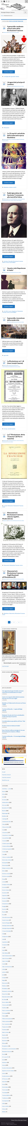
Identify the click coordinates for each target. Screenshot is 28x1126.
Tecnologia (4, 1092)
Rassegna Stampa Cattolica (8, 12)
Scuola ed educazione (7, 1068)
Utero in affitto (5, 1106)
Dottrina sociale (5, 876)
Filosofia (4, 912)
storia (7, 262)
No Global (4, 999)
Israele (3, 964)
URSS (3, 1103)
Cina (3, 829)
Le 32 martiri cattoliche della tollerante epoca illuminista (16, 135)
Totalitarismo (5, 1098)
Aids (3, 797)
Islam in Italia (5, 961)
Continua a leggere (8, 71)
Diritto (3, 870)
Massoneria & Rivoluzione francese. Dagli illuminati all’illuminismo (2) (12, 574)
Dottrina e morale (6, 873)
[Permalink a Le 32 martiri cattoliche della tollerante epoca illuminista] (14, 156)
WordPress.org (5, 780)
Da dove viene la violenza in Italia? (11, 725)
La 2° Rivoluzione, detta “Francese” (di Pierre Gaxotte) (16, 437)
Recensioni (4, 1037)
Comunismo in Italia (6, 835)
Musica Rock (5, 994)
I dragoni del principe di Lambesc (16, 83)
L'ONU (3, 969)
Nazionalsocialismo (6, 996)
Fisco (3, 914)
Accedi (3, 772)
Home (2, 15)
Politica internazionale (7, 1018)
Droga (3, 879)
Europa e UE (5, 898)
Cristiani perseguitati (15, 139)
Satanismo (4, 1062)
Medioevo (4, 985)
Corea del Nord (5, 838)
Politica (3, 1016)
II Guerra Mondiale (6, 931)
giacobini (13, 76)
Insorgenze (4, 944)
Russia (3, 1054)
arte (5, 311)
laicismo (11, 187)
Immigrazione (5, 936)
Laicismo (4, 972)
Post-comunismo (6, 1024)
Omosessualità (5, 1005)
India (3, 939)
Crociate (4, 851)
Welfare (4, 1111)
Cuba (3, 854)
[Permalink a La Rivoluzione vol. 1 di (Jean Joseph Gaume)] (14, 386)
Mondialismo (5, 988)
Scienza (4, 1065)
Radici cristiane (5, 1032)
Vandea (17, 76)
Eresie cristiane (5, 890)
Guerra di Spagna (6, 922)
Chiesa (9, 139)
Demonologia (5, 865)
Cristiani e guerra (6, 843)
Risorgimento (5, 1046)
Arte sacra (4, 805)
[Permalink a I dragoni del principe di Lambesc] (14, 97)
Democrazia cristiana (6, 860)
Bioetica (4, 810)
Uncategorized (5, 1100)
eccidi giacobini (7, 76)
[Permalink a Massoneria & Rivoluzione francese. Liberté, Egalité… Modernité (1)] (14, 532)
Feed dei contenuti (6, 774)
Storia (18, 32)
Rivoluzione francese (12, 32)
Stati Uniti (4, 1081)
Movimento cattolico (6, 991)
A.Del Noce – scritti (6, 788)
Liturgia (4, 977)
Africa (3, 794)
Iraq (3, 947)
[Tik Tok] (4, 1)
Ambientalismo (5, 802)
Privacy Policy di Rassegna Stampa (19, 1120)
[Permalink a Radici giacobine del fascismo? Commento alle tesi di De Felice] (14, 220)
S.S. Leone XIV (5, 1057)
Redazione (5, 32)
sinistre (12, 200)
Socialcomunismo (6, 1076)
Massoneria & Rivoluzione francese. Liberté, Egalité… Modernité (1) (12, 516)
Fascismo (10, 199)
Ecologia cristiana (6, 884)
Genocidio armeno (6, 917)
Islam (3, 950)
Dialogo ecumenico (6, 868)
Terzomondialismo (6, 1095)
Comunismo (4, 832)
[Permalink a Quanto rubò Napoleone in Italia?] (14, 282)
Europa (5, 428)
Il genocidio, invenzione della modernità (16, 319)
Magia (3, 980)
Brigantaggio (5, 813)
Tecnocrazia (5, 1089)
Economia (4, 887)
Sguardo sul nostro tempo (8, 1070)
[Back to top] (25, 1123)
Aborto (3, 791)
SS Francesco (5, 1078)
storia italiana (12, 262)
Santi (3, 1059)
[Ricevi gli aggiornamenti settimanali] (8, 1)
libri (7, 311)
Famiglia (4, 906)
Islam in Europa (5, 958)
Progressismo (5, 1026)
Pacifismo (4, 1007)
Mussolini (10, 261)
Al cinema (4, 799)
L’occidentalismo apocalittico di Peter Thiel (13, 721)
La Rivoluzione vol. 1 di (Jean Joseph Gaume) (15, 362)
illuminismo (6, 187)
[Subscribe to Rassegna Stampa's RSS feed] (1, 1)
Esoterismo (4, 892)
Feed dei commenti (6, 777)
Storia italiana (19, 200)
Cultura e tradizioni (6, 857)
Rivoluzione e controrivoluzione (18, 199)
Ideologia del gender (6, 928)
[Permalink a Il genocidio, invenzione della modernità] (14, 331)
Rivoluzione (6, 127)
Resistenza (4, 1040)
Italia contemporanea (7, 966)
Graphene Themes (13, 1124)
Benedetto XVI (5, 808)
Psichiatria (4, 1029)
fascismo (6, 261)
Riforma (4, 1043)
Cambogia (4, 818)
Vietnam (4, 1109)
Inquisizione (5, 942)
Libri (9, 272)
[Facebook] (6, 1)
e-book (9, 365)
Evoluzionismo (5, 903)
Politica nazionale (6, 1021)
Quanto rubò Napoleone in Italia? (16, 269)
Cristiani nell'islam (6, 846)
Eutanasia (4, 901)
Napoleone (14, 311)
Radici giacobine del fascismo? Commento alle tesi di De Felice (15, 195)
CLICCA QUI (5, 666)
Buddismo (4, 816)
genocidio (6, 355)
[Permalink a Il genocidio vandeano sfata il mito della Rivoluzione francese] (14, 43)
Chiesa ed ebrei (5, 827)
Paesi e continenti (6, 1010)
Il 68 (3, 933)
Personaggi (4, 1013)
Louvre (10, 311)
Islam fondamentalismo (7, 955)
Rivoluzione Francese (18, 261)
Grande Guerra (5, 920)
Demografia (4, 862)
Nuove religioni (5, 1002)
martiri (14, 187)
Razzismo (4, 1035)
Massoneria (10, 520)
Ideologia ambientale (6, 925)
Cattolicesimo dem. (6, 821)
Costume (4, 840)
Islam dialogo (5, 953)
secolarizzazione (11, 428)
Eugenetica (4, 895)
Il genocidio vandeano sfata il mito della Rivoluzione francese (15, 28)
